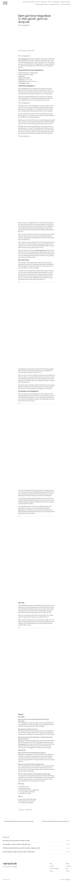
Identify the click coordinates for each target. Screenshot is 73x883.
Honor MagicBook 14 (23, 59)
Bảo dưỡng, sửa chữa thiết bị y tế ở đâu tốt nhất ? (16, 840)
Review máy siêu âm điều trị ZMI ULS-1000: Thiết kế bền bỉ (19, 851)
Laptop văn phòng (28, 809)
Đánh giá (29, 50)
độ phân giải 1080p (40, 250)
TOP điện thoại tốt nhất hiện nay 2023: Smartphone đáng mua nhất (21, 848)
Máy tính (32, 50)
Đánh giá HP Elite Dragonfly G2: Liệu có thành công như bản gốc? (19, 821)
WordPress (68, 879)
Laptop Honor (21, 809)
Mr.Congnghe (23, 50)
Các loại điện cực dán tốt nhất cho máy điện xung (16, 844)
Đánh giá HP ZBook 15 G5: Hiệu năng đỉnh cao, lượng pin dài (55, 821)
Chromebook (21, 744)
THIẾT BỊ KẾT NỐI (5, 3)
